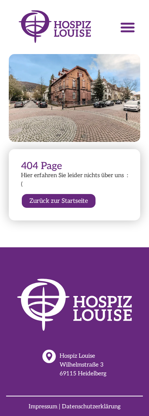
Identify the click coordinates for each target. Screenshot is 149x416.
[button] (127, 27)
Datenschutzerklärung (91, 406)
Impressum (43, 406)
